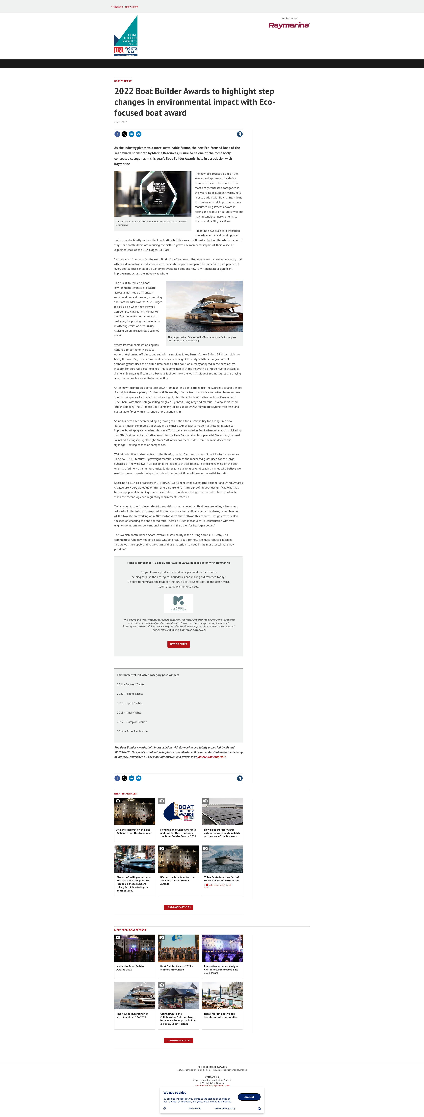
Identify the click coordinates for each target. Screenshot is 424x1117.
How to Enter (178, 644)
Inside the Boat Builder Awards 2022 (130, 968)
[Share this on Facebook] (117, 134)
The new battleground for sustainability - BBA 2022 (132, 1015)
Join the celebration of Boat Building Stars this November (134, 831)
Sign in (200, 127)
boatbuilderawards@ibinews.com (213, 1085)
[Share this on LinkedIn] (131, 134)
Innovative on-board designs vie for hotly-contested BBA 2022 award (221, 970)
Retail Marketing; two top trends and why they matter (221, 1015)
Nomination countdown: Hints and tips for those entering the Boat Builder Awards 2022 (178, 833)
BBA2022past (123, 81)
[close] (242, 127)
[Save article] (240, 134)
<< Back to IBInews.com (124, 6)
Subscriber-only (216, 884)
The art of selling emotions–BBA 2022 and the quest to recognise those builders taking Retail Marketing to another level (134, 883)
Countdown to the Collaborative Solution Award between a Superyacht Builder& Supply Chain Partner (178, 1018)
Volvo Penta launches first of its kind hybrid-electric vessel (221, 878)
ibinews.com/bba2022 (211, 757)
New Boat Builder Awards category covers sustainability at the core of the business (222, 833)
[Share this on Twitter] (124, 134)
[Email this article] (139, 134)
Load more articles (179, 907)
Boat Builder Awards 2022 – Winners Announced (176, 968)
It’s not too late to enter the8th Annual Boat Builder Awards (177, 880)
